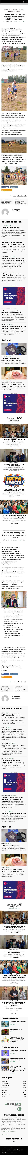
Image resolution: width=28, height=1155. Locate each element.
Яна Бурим (9, 21)
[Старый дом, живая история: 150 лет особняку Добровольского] (14, 431)
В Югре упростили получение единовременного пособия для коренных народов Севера (18, 1069)
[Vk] (13, 1142)
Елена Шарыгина (14, 446)
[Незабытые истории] (5, 1032)
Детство (6, 9)
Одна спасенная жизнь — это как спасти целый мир (14, 465)
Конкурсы (21, 9)
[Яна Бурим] (5, 22)
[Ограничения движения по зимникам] (5, 1024)
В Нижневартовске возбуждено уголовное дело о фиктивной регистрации (12, 312)
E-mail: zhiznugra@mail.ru (8, 1131)
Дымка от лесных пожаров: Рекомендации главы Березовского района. (21, 203)
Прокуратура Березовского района (18, 1051)
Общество (17, 11)
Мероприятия (11, 11)
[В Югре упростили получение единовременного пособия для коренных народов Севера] (5, 1068)
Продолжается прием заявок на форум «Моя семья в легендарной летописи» (17, 1039)
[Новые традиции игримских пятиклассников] (5, 1061)
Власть (3, 240)
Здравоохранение (13, 9)
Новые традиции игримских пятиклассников (18, 1059)
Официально (4, 256)
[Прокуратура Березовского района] (5, 1053)
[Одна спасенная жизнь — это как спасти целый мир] (14, 456)
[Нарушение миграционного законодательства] (14, 349)
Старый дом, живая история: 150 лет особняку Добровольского (14, 440)
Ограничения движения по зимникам (18, 1022)
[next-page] (15, 527)
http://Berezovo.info (16, 211)
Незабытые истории (16, 1029)
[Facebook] (14, 195)
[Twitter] (18, 195)
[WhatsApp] (25, 195)
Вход (2, 1134)
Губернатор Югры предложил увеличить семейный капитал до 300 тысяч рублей (12, 244)
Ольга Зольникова (14, 470)
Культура (3, 324)
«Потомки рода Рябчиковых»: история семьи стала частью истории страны (14, 516)
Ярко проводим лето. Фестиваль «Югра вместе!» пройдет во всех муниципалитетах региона (14, 490)
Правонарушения (5, 309)
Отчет (6, 1134)
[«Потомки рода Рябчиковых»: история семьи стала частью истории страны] (14, 507)
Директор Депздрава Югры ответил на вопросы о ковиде (6, 202)
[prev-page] (12, 527)
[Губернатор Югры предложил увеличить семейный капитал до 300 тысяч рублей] (14, 373)
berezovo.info (9, 1147)
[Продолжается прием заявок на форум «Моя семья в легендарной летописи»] (5, 1039)
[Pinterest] (21, 195)
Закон (3, 225)
